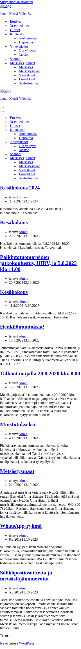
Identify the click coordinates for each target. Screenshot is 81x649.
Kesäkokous (14, 222)
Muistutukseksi (17, 424)
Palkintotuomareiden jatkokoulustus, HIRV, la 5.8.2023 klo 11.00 (38, 263)
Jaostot (24, 54)
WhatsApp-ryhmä (21, 526)
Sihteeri (24, 197)
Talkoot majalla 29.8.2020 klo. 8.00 (40, 373)
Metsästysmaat (29, 71)
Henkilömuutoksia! (22, 327)
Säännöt (15, 59)
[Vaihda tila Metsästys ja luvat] (78, 158)
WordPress (26, 643)
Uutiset (15, 30)
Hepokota (26, 42)
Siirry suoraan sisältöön (16, 2)
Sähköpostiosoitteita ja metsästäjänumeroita (26, 576)
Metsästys (26, 67)
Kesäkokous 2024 (20, 188)
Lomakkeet (27, 79)
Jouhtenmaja (28, 38)
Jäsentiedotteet (20, 26)
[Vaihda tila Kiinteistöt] (78, 130)
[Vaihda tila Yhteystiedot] (78, 142)
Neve (4, 643)
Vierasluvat (27, 75)
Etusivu (15, 21)
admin (23, 232)
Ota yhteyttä (27, 50)
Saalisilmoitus (28, 83)
